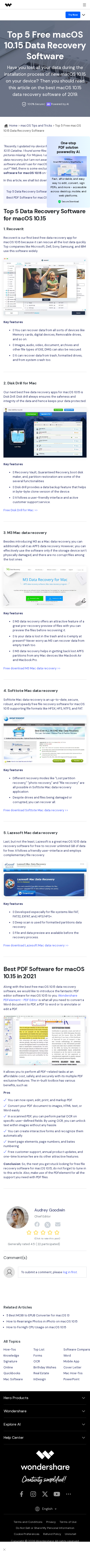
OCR (36, 1361)
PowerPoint (71, 1379)
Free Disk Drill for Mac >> (20, 510)
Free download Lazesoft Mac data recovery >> (36, 945)
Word (67, 1355)
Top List (38, 1349)
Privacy (51, 1522)
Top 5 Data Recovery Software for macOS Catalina (41, 191)
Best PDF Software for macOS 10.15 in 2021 (35, 198)
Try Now (73, 14)
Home (13, 126)
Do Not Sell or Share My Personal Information (45, 1528)
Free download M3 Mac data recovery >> (31, 668)
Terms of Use (68, 1522)
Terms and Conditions (28, 1522)
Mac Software (13, 1379)
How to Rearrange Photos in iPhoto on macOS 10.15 (42, 1321)
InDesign (39, 1379)
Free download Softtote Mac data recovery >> (35, 810)
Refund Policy (52, 1534)
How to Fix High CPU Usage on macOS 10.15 (36, 1327)
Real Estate (41, 1373)
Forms (37, 1355)
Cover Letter (72, 1367)
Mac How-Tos (73, 1373)
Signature (10, 1361)
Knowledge (11, 1355)
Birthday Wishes (44, 1367)
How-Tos (9, 1349)
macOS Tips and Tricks (36, 126)
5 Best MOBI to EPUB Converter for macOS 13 (37, 1315)
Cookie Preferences (26, 1534)
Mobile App (71, 1361)
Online (8, 1367)
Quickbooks (11, 1373)
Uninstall (70, 1534)
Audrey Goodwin (49, 1210)
